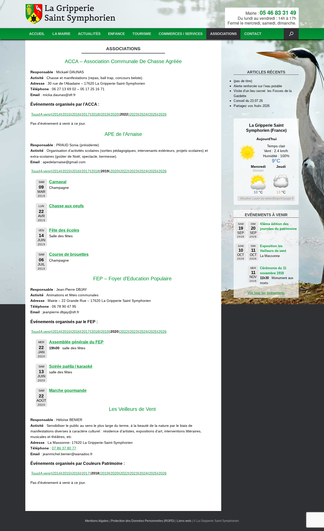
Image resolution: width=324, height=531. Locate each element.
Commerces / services (180, 34)
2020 (114, 114)
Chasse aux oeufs (66, 206)
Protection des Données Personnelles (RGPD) (143, 521)
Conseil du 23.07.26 (248, 101)
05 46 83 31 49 (278, 12)
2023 (134, 114)
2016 (76, 114)
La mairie (61, 34)
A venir (45, 114)
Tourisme (141, 34)
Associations (223, 34)
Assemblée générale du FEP (76, 342)
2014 (57, 114)
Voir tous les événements (266, 293)
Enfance (116, 34)
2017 (86, 114)
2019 (105, 114)
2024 (143, 114)
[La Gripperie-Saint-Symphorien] (71, 14)
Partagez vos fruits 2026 (252, 106)
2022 (124, 171)
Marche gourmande (68, 390)
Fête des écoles (64, 230)
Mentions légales (97, 521)
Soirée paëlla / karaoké (70, 366)
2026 (162, 114)
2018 (95, 114)
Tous (35, 114)
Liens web (184, 521)
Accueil (37, 34)
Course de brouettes (69, 254)
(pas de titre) (243, 81)
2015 (66, 114)
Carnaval (57, 182)
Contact (252, 34)
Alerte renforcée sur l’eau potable (258, 86)
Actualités (89, 34)
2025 (153, 114)
